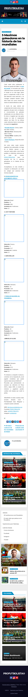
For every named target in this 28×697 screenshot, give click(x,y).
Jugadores (6, 653)
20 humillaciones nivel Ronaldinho (13, 515)
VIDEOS (5, 512)
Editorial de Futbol (6, 31)
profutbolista (13, 49)
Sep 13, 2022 (8, 608)
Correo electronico (9, 530)
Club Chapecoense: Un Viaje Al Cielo (14, 498)
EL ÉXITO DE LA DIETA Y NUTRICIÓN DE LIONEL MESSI (17, 582)
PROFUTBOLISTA (15, 409)
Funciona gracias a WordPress (9, 684)
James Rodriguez (10, 139)
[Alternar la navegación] (25, 21)
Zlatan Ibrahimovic (12, 655)
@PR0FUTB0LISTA (13, 411)
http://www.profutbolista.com (14, 407)
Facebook (6, 533)
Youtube (6, 539)
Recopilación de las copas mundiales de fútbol (12, 466)
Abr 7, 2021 (8, 641)
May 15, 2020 (7, 563)
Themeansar (14, 686)
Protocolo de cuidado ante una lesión (19, 427)
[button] (21, 21)
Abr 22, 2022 (8, 625)
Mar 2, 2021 (8, 658)
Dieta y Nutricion (6, 556)
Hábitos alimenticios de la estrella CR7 (13, 560)
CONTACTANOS (7, 528)
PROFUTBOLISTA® (14, 8)
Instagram (6, 536)
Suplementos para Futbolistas (11, 524)
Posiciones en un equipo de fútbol (11, 482)
